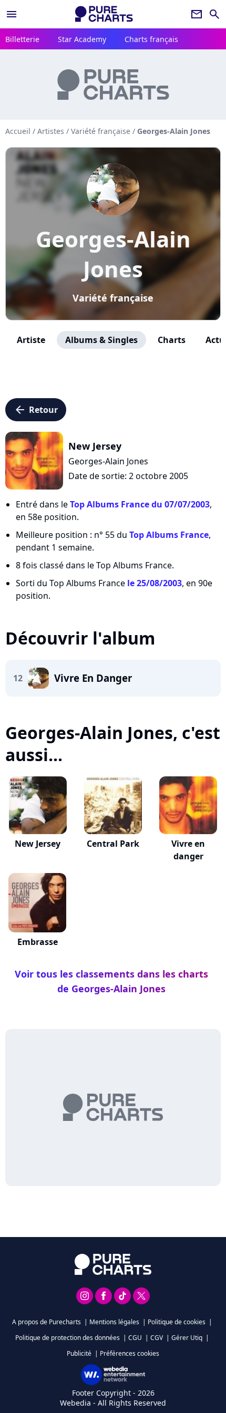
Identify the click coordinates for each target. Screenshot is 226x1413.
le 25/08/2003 (154, 583)
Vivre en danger (188, 850)
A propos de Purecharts (46, 1321)
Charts (172, 340)
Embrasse (37, 942)
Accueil (17, 131)
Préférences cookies (129, 1353)
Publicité (79, 1353)
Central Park (113, 843)
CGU (135, 1337)
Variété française (113, 298)
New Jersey (37, 843)
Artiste (31, 340)
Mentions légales (114, 1321)
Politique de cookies (177, 1321)
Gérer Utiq (186, 1337)
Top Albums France (169, 535)
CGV (156, 1337)
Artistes (50, 131)
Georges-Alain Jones (113, 254)
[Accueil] (104, 14)
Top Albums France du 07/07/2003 (140, 504)
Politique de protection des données (67, 1337)
